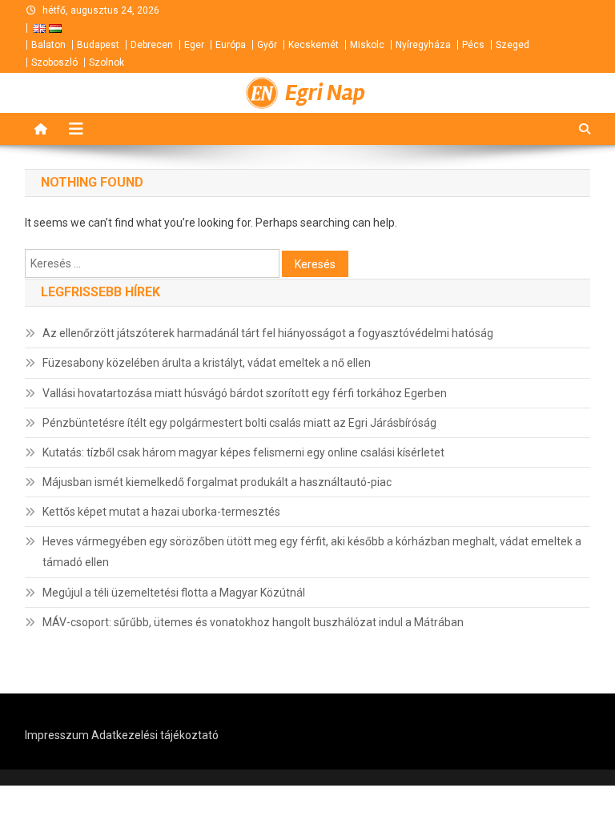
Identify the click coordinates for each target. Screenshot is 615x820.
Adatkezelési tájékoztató (155, 735)
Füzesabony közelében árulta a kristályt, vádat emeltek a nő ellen (206, 362)
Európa (230, 44)
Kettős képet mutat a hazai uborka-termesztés (161, 511)
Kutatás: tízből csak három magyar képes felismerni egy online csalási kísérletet (243, 452)
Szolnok (106, 62)
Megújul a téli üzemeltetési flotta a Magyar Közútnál (173, 592)
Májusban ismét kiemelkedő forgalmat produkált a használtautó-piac (217, 482)
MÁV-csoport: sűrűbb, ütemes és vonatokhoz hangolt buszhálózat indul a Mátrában (253, 622)
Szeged (512, 44)
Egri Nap (325, 93)
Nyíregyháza (423, 44)
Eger (194, 44)
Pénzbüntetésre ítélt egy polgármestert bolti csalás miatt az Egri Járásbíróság (239, 422)
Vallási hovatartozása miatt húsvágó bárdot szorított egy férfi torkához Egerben (244, 393)
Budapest (98, 44)
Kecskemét (313, 44)
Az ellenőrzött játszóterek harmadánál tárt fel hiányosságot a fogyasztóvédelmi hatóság (267, 333)
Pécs (473, 44)
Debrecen (152, 44)
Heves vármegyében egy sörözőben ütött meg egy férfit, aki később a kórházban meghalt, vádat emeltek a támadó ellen (311, 552)
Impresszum (57, 735)
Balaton (48, 44)
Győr (267, 44)
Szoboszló (54, 62)
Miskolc (367, 44)
